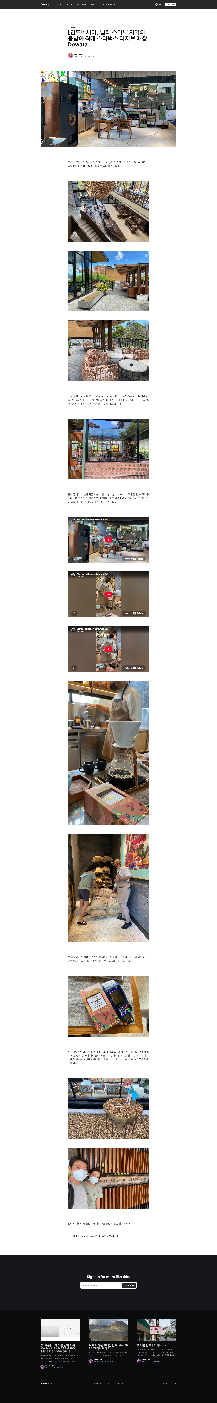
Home (58, 4)
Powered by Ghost (169, 1383)
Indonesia (81, 4)
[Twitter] (160, 4)
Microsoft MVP (109, 4)
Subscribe (171, 4)
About (69, 4)
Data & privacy (99, 1383)
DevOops (46, 4)
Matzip (94, 4)
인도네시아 (71, 27)
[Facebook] (156, 4)
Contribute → (118, 1383)
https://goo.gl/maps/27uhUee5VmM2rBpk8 (97, 1235)
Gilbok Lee (78, 54)
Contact (109, 1383)
